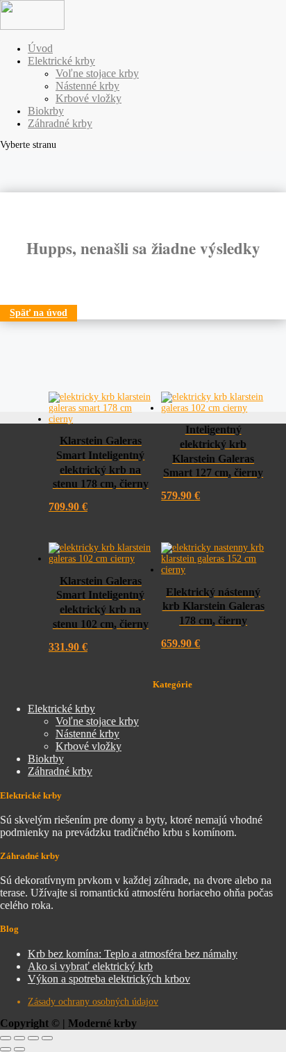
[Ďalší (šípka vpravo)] (19, 1049)
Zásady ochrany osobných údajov (93, 1001)
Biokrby (46, 111)
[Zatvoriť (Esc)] (47, 1038)
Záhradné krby (60, 123)
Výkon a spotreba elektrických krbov (109, 979)
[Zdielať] (33, 1038)
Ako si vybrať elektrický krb (90, 966)
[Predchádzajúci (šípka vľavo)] (5, 1049)
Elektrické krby (61, 61)
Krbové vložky (88, 98)
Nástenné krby (87, 86)
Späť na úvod (38, 313)
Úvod (40, 48)
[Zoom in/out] (5, 1038)
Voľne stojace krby (97, 73)
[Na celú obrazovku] (19, 1038)
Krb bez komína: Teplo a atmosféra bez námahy (132, 954)
